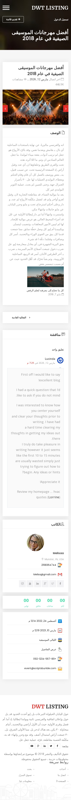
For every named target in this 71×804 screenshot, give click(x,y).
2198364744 (48, 565)
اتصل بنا (62, 775)
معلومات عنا (25, 781)
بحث (29, 769)
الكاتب (56, 524)
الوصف (55, 132)
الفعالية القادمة (19, 317)
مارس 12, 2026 (39, 79)
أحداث (62, 769)
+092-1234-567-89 (44, 659)
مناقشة (55, 334)
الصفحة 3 (61, 781)
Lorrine (53, 497)
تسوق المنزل (25, 775)
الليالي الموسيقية (47, 640)
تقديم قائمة (11, 19)
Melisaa (58, 553)
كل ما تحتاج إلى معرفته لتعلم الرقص (45, 290)
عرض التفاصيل (48, 649)
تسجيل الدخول (61, 19)
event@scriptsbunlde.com (40, 668)
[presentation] (5, 108)
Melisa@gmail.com (44, 574)
